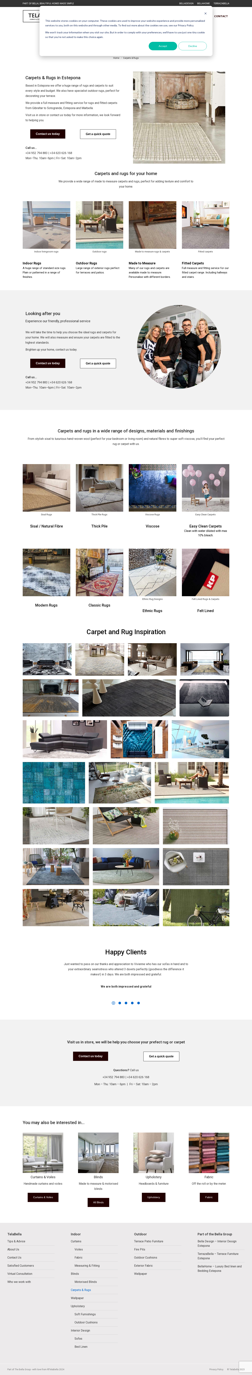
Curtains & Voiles (43, 1177)
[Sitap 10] (99, 659)
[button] (171, 5)
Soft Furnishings (85, 1314)
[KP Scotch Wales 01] (196, 866)
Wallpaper (77, 1298)
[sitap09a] (54, 782)
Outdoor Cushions (86, 1322)
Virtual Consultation (19, 1274)
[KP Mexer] (196, 825)
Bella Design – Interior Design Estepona (217, 1244)
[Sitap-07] (120, 782)
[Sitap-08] (204, 659)
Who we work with (19, 1282)
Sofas (78, 1338)
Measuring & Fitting (87, 1265)
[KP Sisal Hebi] (56, 907)
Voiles (79, 1249)
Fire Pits (139, 1249)
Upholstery (154, 1177)
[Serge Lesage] (51, 698)
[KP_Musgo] (126, 866)
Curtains (76, 1241)
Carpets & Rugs (81, 1290)
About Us (13, 1249)
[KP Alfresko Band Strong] (56, 825)
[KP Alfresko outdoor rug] (192, 782)
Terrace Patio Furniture (148, 1241)
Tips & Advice (16, 1241)
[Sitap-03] (139, 739)
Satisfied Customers (20, 1265)
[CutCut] (65, 739)
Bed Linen (81, 1346)
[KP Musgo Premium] (56, 866)
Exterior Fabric (143, 1265)
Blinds (98, 1177)
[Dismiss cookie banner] (205, 14)
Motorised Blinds (86, 1282)
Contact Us (14, 1257)
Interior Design (80, 1330)
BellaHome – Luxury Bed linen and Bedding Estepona (220, 1269)
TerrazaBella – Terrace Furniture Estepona (218, 1256)
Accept (163, 46)
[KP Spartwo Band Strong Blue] (126, 907)
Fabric (209, 1177)
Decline (192, 46)
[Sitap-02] (200, 739)
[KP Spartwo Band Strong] (196, 907)
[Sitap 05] (47, 659)
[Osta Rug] (152, 659)
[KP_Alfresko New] (126, 825)
